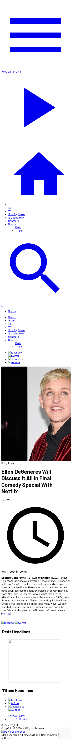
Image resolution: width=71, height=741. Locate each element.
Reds (18, 227)
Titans (19, 230)
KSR (10, 207)
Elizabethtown (16, 217)
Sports (12, 224)
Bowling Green (16, 214)
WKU (11, 211)
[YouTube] (14, 362)
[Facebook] (15, 352)
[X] (13, 355)
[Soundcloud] (16, 359)
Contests (13, 220)
